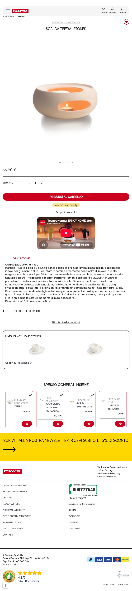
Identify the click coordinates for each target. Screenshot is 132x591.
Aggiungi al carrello (66, 197)
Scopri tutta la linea (17, 362)
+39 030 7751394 (77, 498)
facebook (74, 516)
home (5, 17)
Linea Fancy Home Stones (66, 22)
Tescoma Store (11, 504)
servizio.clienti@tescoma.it (82, 504)
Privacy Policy (109, 584)
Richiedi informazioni (66, 322)
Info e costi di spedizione (17, 516)
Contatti (8, 535)
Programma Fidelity (14, 510)
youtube (73, 522)
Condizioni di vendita (14, 485)
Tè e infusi (21, 17)
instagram (74, 528)
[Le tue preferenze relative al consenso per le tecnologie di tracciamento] (6, 585)
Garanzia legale (12, 522)
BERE (12, 17)
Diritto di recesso (13, 528)
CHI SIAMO (8, 497)
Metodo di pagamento (15, 491)
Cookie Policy (123, 584)
